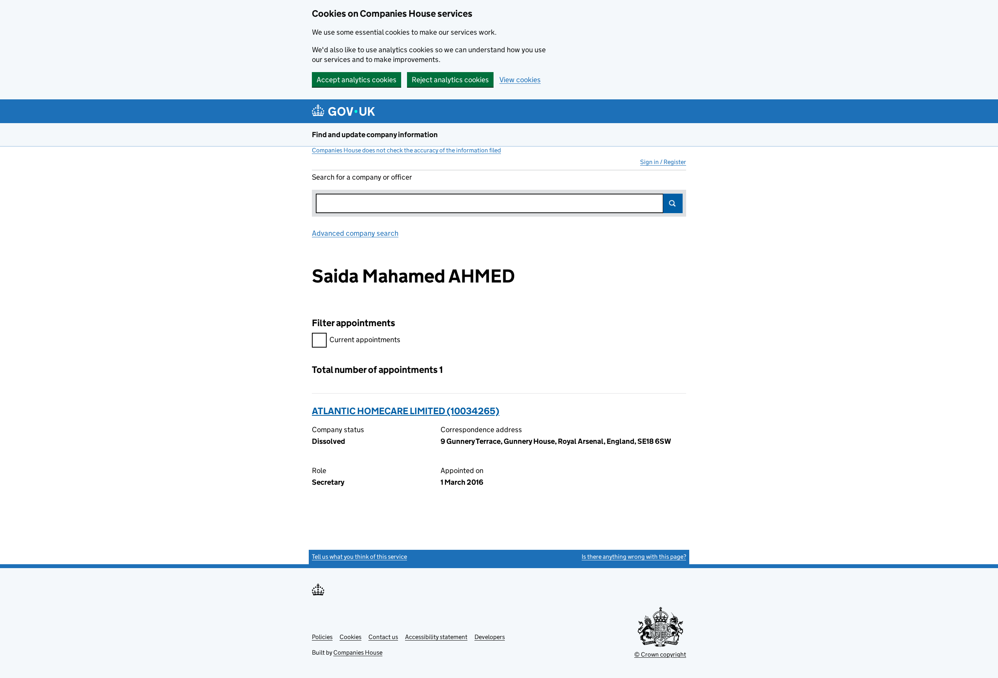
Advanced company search (355, 233)
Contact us (383, 637)
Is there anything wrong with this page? (634, 556)
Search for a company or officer (362, 177)
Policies (322, 637)
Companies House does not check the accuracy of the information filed (406, 150)
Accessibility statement (436, 637)
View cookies (520, 79)
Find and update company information (375, 134)
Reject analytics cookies (450, 79)
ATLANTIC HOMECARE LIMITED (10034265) (405, 411)
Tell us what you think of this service (359, 556)
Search (673, 203)
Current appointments (364, 339)
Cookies (350, 637)
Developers (489, 637)
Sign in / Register (663, 162)
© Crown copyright (660, 654)
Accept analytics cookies (356, 79)
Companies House (357, 652)
